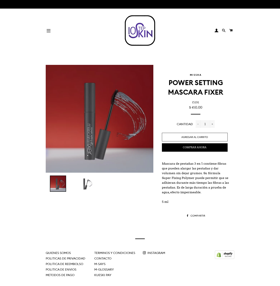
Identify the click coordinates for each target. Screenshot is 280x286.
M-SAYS (100, 264)
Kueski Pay (102, 275)
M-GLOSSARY (104, 269)
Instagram (156, 253)
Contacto (102, 258)
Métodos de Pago (60, 275)
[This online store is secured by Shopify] (224, 258)
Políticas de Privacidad (65, 258)
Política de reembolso (64, 264)
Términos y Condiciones (114, 253)
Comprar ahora (194, 147)
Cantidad (185, 124)
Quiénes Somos (58, 253)
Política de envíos (61, 269)
